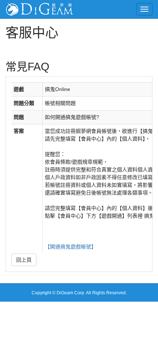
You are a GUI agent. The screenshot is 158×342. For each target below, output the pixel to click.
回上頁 (24, 260)
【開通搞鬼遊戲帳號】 (70, 247)
